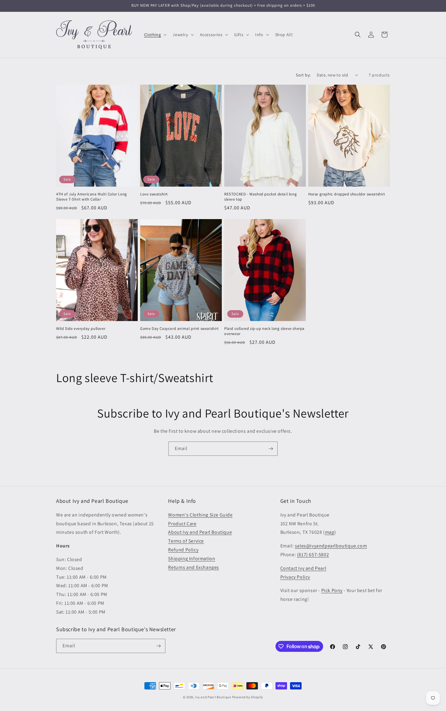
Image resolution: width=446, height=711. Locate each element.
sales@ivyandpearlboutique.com (331, 546)
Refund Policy (183, 550)
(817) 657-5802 (313, 554)
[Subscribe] (270, 449)
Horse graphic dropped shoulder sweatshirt (346, 194)
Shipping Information (191, 558)
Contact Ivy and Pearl (303, 568)
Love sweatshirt (154, 194)
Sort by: (303, 75)
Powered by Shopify (247, 697)
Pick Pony (332, 590)
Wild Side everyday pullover (80, 328)
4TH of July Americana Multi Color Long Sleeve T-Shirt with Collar (91, 197)
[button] (154, 34)
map (330, 532)
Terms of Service (186, 541)
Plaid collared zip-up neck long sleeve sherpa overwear (264, 331)
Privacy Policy (295, 577)
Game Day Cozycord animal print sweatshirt (179, 328)
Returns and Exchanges (193, 567)
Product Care (182, 523)
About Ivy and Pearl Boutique (200, 532)
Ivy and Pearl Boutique (213, 697)
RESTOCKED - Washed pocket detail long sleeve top (260, 197)
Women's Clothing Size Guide (200, 515)
